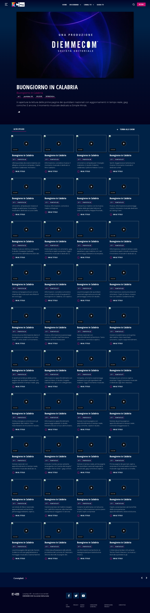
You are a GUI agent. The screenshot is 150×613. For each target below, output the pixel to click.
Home (64, 4)
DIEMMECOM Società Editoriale (36, 596)
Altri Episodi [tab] (19, 129)
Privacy (75, 605)
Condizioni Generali (93, 605)
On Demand (74, 4)
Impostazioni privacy (108, 605)
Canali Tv (88, 4)
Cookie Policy (82, 605)
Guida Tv (100, 4)
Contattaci (122, 605)
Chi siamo (68, 605)
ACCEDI (141, 4)
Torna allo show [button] (127, 129)
